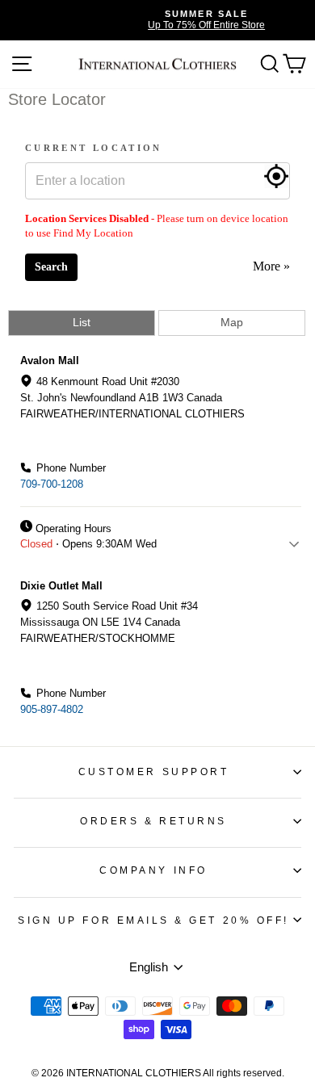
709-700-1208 (51, 484)
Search (51, 267)
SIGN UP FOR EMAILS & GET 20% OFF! (153, 920)
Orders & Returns (153, 821)
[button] (156, 454)
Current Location (93, 148)
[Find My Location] (276, 176)
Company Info (153, 870)
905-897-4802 (51, 709)
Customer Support (153, 771)
